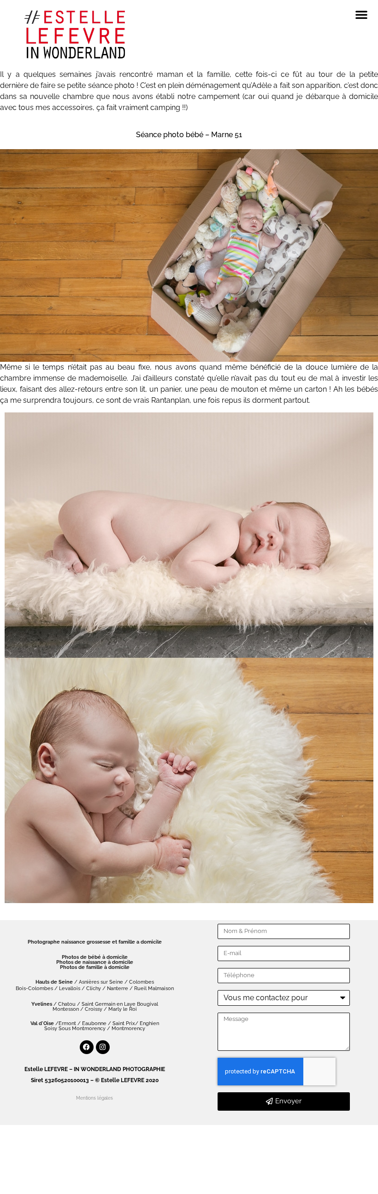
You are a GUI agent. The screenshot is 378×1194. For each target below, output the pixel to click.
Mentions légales (94, 1098)
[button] (361, 14)
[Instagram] (103, 1047)
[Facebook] (87, 1047)
